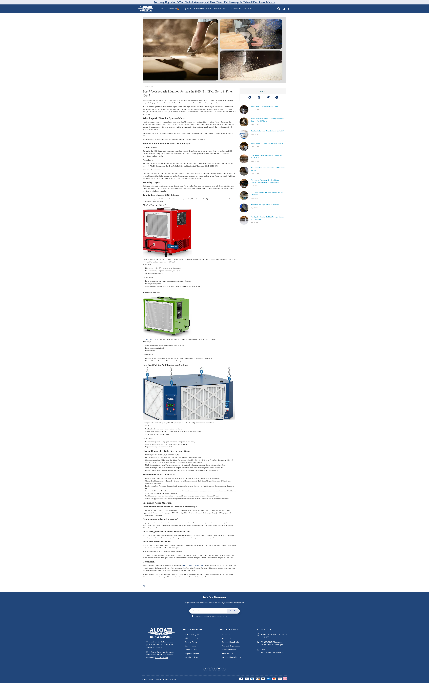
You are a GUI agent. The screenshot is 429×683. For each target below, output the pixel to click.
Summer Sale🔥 (173, 9)
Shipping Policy (191, 638)
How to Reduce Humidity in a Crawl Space (264, 106)
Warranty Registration (231, 646)
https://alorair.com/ (161, 657)
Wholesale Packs (220, 9)
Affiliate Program (192, 634)
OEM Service (227, 653)
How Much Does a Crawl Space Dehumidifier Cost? (267, 143)
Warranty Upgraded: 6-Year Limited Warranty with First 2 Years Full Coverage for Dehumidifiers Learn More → (214, 2)
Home (162, 9)
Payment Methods (192, 653)
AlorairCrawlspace (154, 679)
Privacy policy (191, 646)
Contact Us (226, 638)
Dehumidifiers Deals (201, 9)
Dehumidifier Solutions (231, 657)
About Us (226, 634)
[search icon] (278, 8)
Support (246, 9)
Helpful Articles (191, 657)
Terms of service (191, 650)
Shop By (186, 9)
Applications (233, 9)
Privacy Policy (224, 616)
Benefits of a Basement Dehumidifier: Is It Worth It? (267, 131)
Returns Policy (191, 642)
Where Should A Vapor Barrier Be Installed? (265, 205)
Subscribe (233, 611)
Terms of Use (215, 616)
